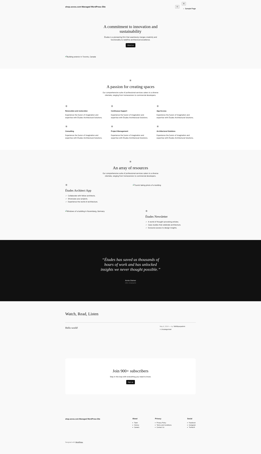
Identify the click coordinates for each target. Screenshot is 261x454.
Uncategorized (166, 329)
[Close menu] (184, 3)
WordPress (79, 442)
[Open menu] (177, 6)
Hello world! (71, 327)
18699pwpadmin (179, 326)
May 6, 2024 (164, 326)
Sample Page (190, 9)
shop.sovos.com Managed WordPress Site (85, 7)
